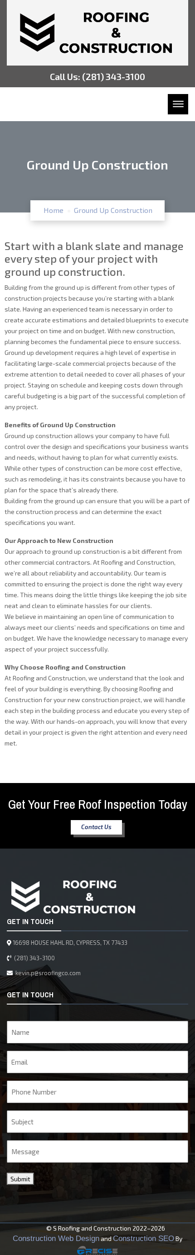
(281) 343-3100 (113, 76)
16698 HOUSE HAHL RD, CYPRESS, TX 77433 (70, 942)
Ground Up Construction (113, 210)
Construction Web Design (56, 1238)
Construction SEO (143, 1238)
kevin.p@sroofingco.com (47, 973)
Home (53, 210)
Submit (20, 1179)
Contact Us (96, 826)
